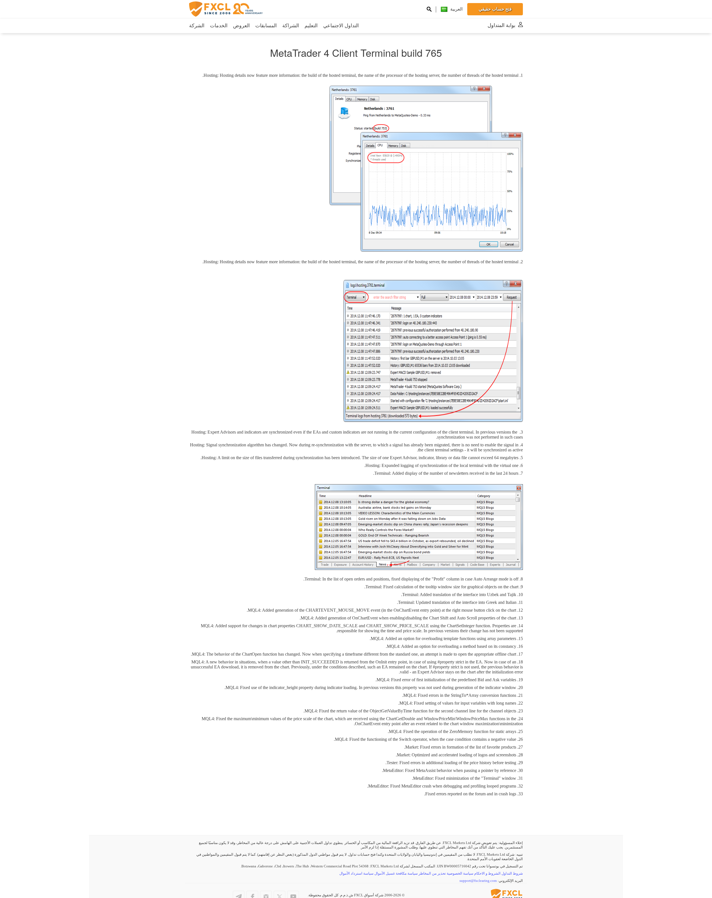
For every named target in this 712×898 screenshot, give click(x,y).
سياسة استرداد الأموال (356, 873)
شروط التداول (512, 873)
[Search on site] (429, 10)
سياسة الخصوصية (460, 873)
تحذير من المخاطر (432, 873)
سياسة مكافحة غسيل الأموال (396, 873)
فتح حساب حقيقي (495, 9)
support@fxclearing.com (478, 881)
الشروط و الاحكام (487, 873)
